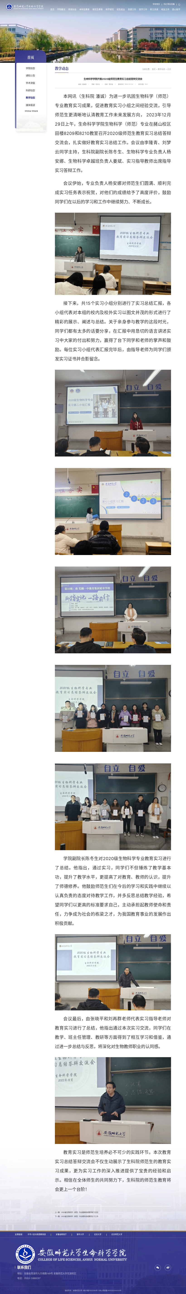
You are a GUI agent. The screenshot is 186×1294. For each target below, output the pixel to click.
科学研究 (110, 9)
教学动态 (30, 97)
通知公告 (30, 75)
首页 (52, 9)
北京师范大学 (116, 1234)
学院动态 (30, 68)
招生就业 (121, 9)
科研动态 (30, 90)
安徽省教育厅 (61, 1234)
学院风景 (28, 111)
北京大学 (97, 1234)
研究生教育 (98, 9)
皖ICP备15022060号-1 (91, 1290)
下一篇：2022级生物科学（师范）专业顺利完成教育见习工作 (76, 1216)
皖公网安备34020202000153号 (110, 1290)
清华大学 (80, 1234)
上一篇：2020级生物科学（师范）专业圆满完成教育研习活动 (76, 1212)
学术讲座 (30, 83)
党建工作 (132, 9)
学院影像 (35, 111)
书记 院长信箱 (169, 4)
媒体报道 (30, 105)
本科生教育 (84, 9)
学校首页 (156, 4)
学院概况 (61, 9)
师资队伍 (72, 9)
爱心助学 (176, 9)
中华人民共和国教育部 (37, 1234)
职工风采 (154, 9)
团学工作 (143, 9)
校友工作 (165, 9)
